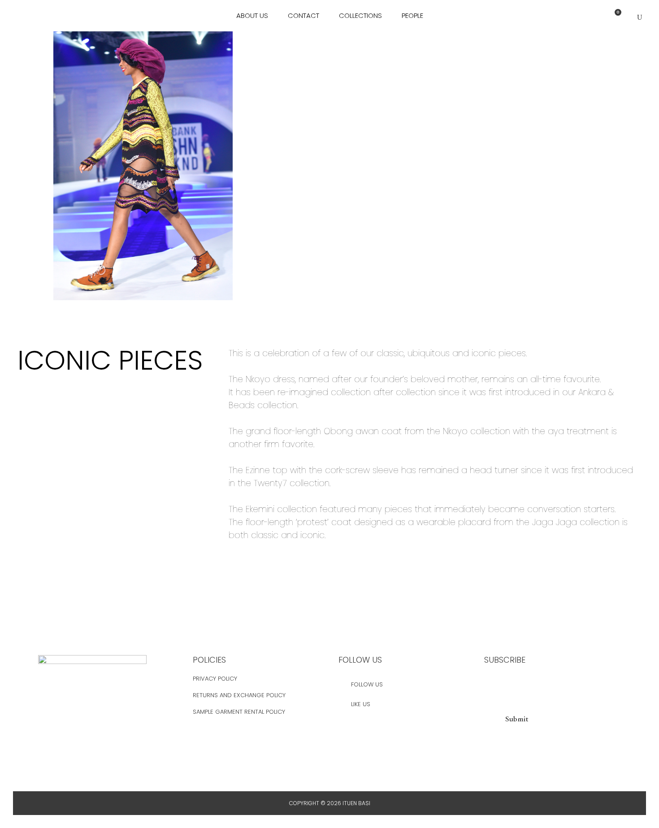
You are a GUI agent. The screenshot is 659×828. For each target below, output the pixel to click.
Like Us (360, 704)
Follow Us (367, 684)
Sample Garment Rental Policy (239, 711)
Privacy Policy (215, 678)
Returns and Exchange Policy (239, 695)
